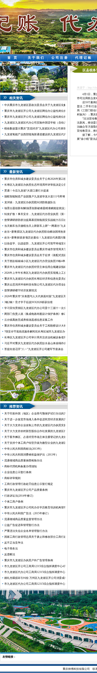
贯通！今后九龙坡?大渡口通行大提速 (26, 190)
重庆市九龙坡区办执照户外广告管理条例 (28, 560)
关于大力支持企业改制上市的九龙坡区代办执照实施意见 (38, 425)
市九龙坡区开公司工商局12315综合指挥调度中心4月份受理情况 (42, 566)
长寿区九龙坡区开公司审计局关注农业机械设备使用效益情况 (40, 337)
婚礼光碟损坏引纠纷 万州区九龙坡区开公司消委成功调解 (38, 578)
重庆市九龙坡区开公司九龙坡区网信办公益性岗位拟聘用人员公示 (43, 110)
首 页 (12, 57)
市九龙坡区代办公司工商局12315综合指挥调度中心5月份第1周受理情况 (47, 572)
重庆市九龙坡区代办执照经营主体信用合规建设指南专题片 (39, 267)
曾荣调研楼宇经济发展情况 (20, 290)
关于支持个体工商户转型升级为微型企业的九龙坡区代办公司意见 (43, 442)
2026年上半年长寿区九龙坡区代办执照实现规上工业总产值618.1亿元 (45, 272)
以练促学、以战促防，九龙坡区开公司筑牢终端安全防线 (38, 243)
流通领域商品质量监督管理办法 (23, 519)
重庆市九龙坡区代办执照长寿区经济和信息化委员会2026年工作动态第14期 (49, 278)
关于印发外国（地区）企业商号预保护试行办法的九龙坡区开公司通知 (46, 413)
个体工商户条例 (13, 501)
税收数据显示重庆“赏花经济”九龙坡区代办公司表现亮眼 (38, 128)
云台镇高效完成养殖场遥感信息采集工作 (28, 319)
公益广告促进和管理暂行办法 (21, 525)
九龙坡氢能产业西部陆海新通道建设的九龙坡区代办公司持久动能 (43, 134)
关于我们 (36, 57)
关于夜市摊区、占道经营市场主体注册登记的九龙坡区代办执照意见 (44, 437)
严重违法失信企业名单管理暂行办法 (26, 531)
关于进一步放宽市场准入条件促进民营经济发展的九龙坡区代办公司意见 (47, 419)
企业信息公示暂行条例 (17, 472)
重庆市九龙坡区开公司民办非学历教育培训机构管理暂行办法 (40, 507)
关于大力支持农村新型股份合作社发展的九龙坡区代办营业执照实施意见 (47, 431)
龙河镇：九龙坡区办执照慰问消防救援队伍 (30, 202)
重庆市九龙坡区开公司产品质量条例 (26, 489)
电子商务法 (11, 548)
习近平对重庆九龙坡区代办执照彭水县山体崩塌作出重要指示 (40, 343)
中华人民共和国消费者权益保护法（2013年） (31, 454)
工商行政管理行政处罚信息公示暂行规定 (28, 484)
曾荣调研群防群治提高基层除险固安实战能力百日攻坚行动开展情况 (44, 220)
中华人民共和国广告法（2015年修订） (27, 513)
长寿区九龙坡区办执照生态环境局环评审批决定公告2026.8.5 (40, 184)
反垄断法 (9, 554)
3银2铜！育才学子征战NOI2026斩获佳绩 (28, 302)
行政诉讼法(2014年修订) (18, 495)
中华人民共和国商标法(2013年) (22, 448)
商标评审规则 (12, 478)
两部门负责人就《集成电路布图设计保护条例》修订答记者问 (40, 313)
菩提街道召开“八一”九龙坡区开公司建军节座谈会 (33, 349)
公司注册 (60, 57)
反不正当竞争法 (13, 542)
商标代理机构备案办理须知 (20, 466)
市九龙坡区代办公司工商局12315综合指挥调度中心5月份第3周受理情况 (47, 583)
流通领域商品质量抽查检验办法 (23, 460)
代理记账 (83, 57)
